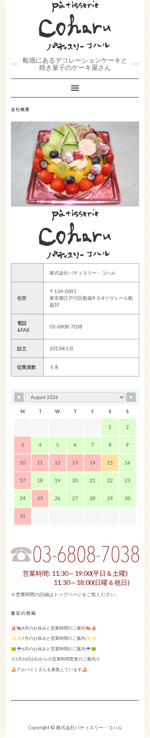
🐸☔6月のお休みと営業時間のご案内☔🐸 (53, 648)
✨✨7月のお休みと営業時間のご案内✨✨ (53, 638)
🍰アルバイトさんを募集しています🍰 (49, 669)
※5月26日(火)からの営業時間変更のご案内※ (55, 659)
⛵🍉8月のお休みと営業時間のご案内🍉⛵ (53, 628)
